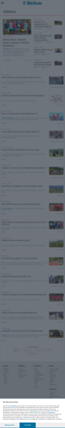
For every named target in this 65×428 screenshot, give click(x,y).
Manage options (10, 425)
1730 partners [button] (13, 406)
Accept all (27, 425)
